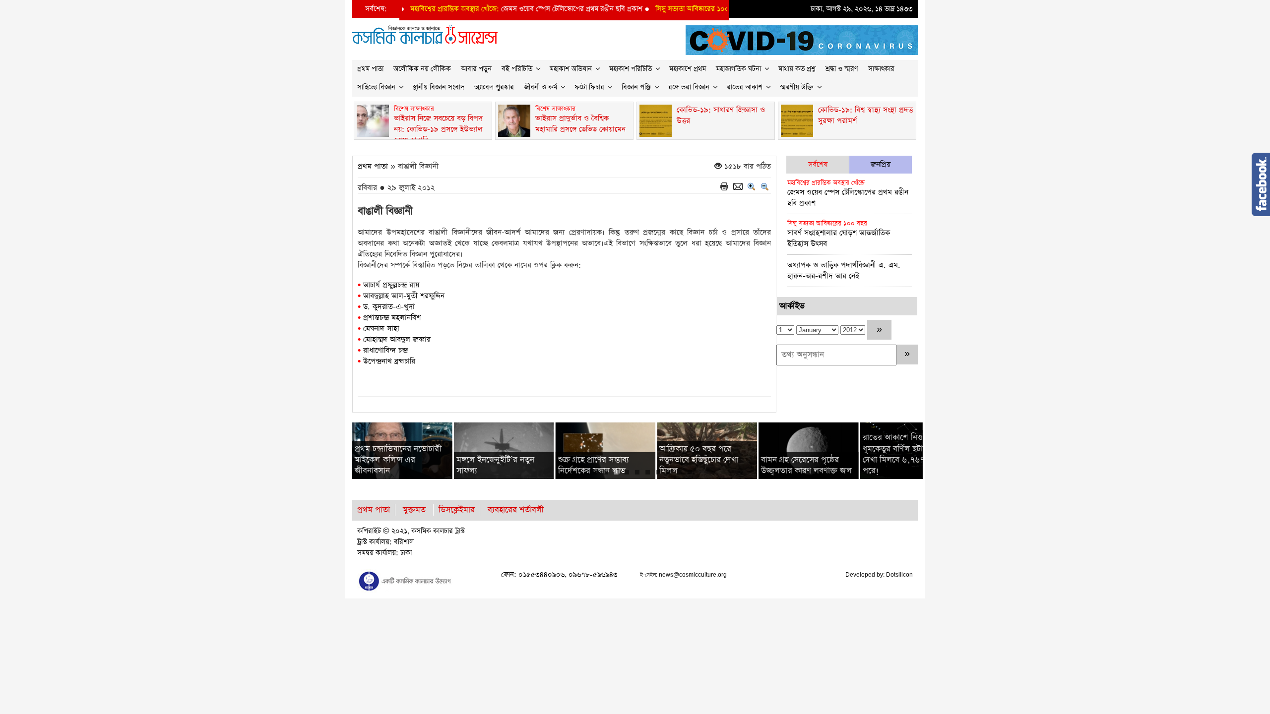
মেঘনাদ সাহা (381, 328)
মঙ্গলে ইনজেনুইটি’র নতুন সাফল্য (495, 465)
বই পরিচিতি (517, 69)
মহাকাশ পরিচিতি (630, 69)
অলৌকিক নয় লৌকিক (422, 69)
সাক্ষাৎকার (881, 69)
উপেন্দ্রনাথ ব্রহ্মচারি (389, 361)
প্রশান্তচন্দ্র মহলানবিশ (392, 317)
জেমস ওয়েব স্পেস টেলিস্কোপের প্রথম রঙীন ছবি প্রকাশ (508, 9)
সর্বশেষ (817, 164)
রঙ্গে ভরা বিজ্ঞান (688, 87)
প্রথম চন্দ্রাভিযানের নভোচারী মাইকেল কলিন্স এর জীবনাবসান (398, 459)
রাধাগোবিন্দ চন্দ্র (385, 350)
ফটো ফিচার (589, 87)
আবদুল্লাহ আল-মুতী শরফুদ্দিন (403, 296)
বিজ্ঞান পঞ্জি (636, 87)
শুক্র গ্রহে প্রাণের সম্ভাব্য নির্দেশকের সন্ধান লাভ (593, 465)
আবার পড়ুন (476, 69)
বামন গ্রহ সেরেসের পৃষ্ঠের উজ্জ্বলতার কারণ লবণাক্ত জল (806, 465)
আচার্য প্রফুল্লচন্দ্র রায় (391, 285)
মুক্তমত (414, 510)
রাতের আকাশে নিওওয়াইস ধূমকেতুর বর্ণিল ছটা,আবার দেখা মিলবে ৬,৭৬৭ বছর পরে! (903, 454)
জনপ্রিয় (880, 164)
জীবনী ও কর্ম (540, 87)
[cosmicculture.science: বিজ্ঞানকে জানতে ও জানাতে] (425, 34)
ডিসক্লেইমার (457, 510)
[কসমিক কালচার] (406, 580)
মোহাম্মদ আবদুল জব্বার (397, 339)
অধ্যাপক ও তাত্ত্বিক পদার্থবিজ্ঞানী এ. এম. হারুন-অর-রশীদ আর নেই (843, 270)
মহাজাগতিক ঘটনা (738, 69)
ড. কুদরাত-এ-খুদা (389, 306)
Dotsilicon (899, 574)
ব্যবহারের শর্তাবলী (516, 510)
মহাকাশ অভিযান (571, 69)
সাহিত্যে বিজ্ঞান (376, 87)
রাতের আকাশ (744, 87)
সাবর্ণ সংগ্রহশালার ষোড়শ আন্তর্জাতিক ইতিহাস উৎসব (838, 234)
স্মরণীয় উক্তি (797, 87)
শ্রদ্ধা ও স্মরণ (842, 69)
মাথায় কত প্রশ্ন (797, 69)
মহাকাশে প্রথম (687, 69)
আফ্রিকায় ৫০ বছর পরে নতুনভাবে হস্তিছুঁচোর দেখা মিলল (698, 459)
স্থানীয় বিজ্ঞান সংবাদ (438, 87)
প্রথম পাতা (370, 69)
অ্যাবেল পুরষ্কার (494, 87)
